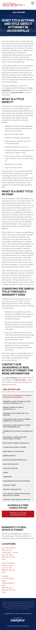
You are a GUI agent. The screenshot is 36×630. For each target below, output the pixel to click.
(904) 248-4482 (20, 380)
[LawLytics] (18, 620)
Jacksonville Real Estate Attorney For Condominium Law (16, 426)
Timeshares (7, 476)
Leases (5, 472)
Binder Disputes (9, 455)
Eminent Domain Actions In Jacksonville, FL (13, 408)
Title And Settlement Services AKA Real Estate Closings (16, 494)
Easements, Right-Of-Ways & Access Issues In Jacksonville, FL (17, 402)
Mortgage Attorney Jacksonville (16, 443)
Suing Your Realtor (10, 464)
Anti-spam (26, 626)
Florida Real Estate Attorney (14, 447)
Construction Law (10, 468)
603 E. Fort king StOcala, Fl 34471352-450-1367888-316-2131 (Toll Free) (8, 567)
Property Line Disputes (12, 489)
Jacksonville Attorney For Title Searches (16, 414)
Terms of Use (10, 626)
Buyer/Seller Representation (15, 460)
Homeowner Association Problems (16, 481)
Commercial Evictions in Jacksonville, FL (18, 432)
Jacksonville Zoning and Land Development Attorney (14, 438)
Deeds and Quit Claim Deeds (13, 451)
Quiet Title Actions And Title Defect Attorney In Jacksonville (17, 396)
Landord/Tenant (9, 485)
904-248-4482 (19, 12)
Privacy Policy (18, 626)
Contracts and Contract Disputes (16, 499)
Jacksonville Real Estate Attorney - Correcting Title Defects (17, 420)
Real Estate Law (11, 389)
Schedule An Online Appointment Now (18, 514)
